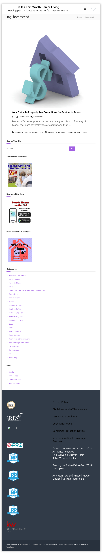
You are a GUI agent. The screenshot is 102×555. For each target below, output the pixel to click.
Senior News (33, 132)
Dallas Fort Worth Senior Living (38, 7)
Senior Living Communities (19, 343)
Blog (10, 287)
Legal (11, 324)
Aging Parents (14, 279)
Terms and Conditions (64, 416)
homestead (62, 132)
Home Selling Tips (16, 316)
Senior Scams (14, 350)
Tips (41, 132)
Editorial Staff (24, 117)
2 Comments (37, 117)
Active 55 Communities (17, 275)
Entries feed (13, 376)
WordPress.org (14, 383)
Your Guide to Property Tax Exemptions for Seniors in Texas (46, 112)
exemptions (52, 132)
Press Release (14, 335)
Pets (10, 328)
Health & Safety (15, 309)
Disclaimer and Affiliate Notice (69, 409)
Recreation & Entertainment (19, 339)
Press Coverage (15, 331)
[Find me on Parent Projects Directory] (12, 431)
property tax (71, 132)
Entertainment (14, 298)
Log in (11, 372)
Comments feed (15, 380)
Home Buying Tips (16, 313)
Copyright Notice (62, 423)
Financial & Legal (21, 132)
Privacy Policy (60, 402)
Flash (65, 544)
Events (11, 302)
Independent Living (16, 320)
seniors (79, 132)
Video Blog (13, 358)
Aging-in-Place (15, 283)
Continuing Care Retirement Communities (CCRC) (27, 290)
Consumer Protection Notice (68, 430)
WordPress (10, 547)
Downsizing (13, 294)
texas (85, 132)
